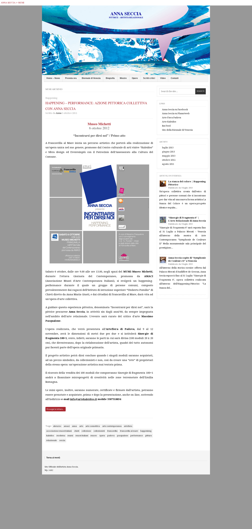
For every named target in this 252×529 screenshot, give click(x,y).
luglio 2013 (167, 147)
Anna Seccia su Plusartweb (176, 113)
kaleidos (50, 435)
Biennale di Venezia (91, 78)
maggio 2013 (168, 155)
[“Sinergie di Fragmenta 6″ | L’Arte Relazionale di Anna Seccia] (162, 220)
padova (111, 435)
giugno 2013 (168, 151)
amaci (67, 426)
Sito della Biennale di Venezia (177, 130)
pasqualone (122, 435)
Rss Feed (166, 125)
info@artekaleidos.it (83, 399)
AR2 (51, 470)
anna (74, 426)
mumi (21, 2)
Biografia (110, 78)
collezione (86, 431)
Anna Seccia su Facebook (175, 109)
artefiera (128, 426)
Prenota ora (71, 78)
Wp (46, 470)
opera (102, 435)
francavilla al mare (129, 431)
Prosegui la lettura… (55, 409)
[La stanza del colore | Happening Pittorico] (162, 184)
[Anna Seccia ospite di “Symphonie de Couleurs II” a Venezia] (162, 260)
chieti (76, 431)
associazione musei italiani (59, 431)
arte (81, 426)
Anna (58, 113)
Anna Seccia (8, 2)
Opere (135, 78)
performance (136, 435)
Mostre (123, 78)
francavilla (112, 431)
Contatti (174, 78)
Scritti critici (149, 78)
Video (163, 78)
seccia (62, 440)
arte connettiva (93, 426)
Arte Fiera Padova (171, 117)
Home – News (53, 78)
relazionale (51, 440)
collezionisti (99, 431)
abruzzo (57, 426)
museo (94, 435)
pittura (148, 435)
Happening (51, 98)
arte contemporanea (112, 426)
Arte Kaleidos (169, 121)
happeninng (145, 431)
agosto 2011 (168, 164)
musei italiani (82, 435)
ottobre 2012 (168, 160)
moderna (61, 435)
